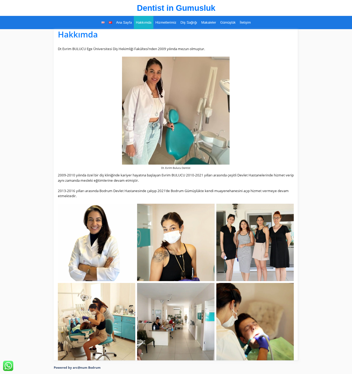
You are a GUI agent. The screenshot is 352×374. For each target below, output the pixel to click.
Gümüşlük (228, 22)
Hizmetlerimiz (165, 22)
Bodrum (94, 367)
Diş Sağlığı (188, 22)
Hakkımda (143, 22)
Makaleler (208, 22)
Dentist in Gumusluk (176, 7)
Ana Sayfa (124, 22)
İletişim (245, 22)
